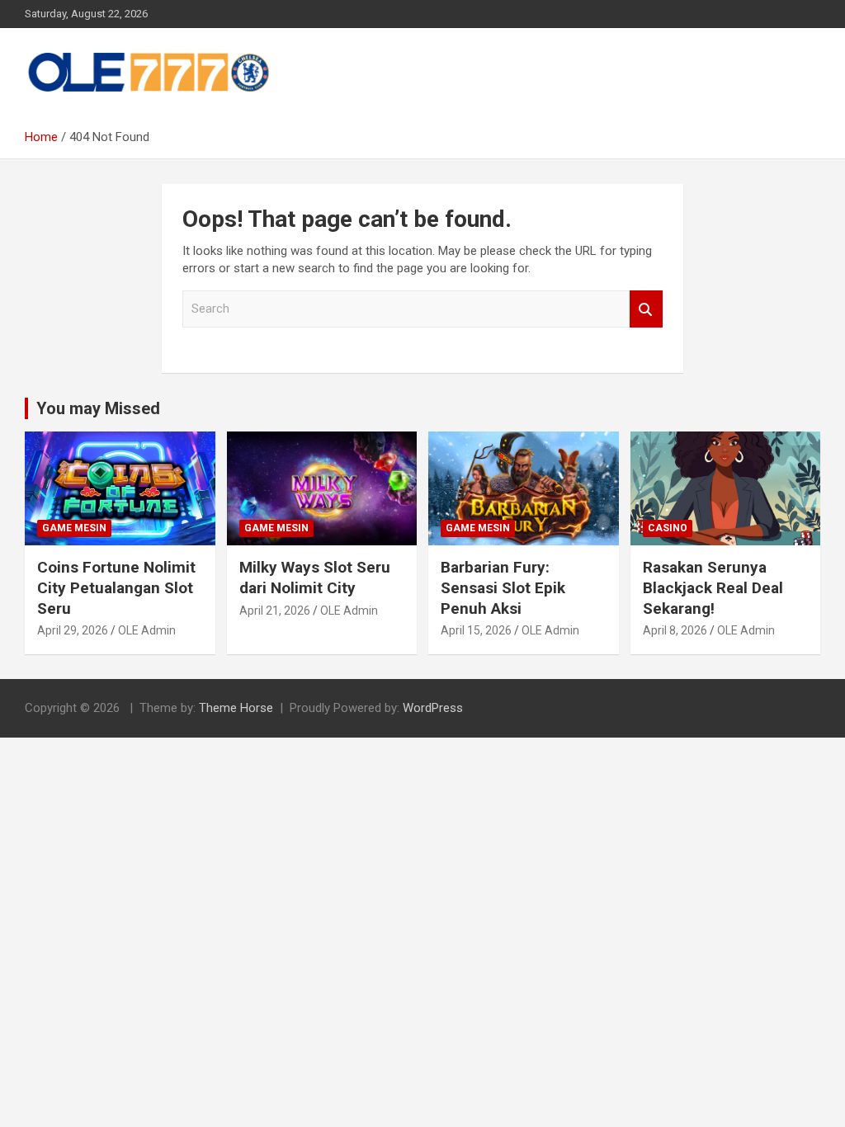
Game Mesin (74, 528)
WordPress (433, 707)
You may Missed (98, 408)
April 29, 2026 (72, 630)
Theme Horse (236, 707)
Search (646, 309)
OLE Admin (147, 630)
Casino (667, 528)
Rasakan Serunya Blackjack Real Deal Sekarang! (713, 587)
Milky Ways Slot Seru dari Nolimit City (314, 577)
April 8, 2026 (675, 630)
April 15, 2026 (476, 630)
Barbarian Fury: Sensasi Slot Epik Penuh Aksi (503, 587)
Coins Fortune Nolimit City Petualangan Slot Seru (116, 587)
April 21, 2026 (274, 610)
